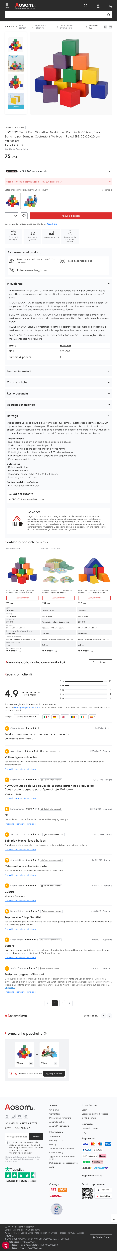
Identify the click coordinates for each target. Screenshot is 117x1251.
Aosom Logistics (57, 1122)
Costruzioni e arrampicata (66, 26)
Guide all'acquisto (90, 1128)
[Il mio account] (98, 6)
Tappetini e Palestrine (40, 26)
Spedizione (54, 1136)
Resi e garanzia (56, 1140)
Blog (84, 1132)
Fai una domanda (100, 662)
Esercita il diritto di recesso (95, 1114)
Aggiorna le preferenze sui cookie (62, 1157)
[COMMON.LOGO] (25, 6)
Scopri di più (91, 1015)
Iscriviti (36, 1136)
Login (84, 1110)
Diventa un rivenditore (60, 1118)
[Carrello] (110, 6)
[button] (58, 283)
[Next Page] (69, 1003)
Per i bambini (23, 26)
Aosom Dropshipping (59, 1126)
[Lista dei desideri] (85, 6)
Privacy (52, 1144)
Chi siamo (54, 1110)
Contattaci (54, 1114)
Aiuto (52, 1167)
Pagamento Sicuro (92, 1175)
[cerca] (108, 14)
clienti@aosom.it (26, 1227)
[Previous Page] (47, 1003)
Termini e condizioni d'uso (61, 1148)
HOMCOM (65, 345)
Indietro (11, 27)
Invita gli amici (89, 1118)
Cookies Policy (56, 1152)
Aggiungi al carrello (71, 215)
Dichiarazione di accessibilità (63, 1163)
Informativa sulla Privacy (21, 1153)
